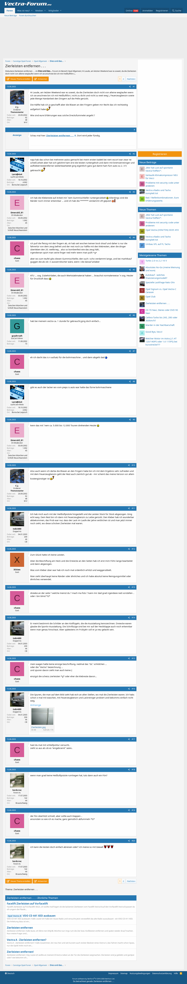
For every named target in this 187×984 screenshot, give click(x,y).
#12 (133, 549)
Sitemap (124, 973)
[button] (31, 10)
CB (26, 542)
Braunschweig (21, 803)
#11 (133, 508)
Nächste (130, 79)
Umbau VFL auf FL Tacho (158, 244)
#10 (133, 465)
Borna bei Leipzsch (19, 185)
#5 (134, 269)
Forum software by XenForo (93, 979)
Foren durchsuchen (27, 15)
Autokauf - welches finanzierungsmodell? (156, 276)
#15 (133, 658)
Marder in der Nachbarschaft (160, 325)
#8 (134, 381)
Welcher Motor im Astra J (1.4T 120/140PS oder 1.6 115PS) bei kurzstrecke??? (161, 341)
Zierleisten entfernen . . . (158, 303)
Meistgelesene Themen (153, 255)
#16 (133, 689)
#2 (134, 154)
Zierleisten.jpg (38, 727)
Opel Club (150, 296)
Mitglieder (54, 10)
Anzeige (17, 135)
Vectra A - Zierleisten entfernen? (26, 939)
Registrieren (160, 154)
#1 (134, 86)
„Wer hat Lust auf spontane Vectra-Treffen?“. (159, 169)
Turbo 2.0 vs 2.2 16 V (156, 260)
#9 (134, 419)
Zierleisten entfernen (20, 927)
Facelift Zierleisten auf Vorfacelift (27, 903)
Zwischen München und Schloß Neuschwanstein (17, 229)
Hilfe (176, 973)
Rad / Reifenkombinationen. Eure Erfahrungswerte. (162, 199)
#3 (134, 192)
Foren (10, 10)
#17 (133, 739)
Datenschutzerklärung (162, 973)
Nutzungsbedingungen (140, 973)
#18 (133, 769)
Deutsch (10, 973)
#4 (134, 237)
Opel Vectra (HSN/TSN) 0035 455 (162, 229)
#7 (134, 351)
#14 (133, 617)
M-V (25, 122)
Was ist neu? (23, 10)
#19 (133, 810)
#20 (133, 840)
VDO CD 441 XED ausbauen (32, 915)
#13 (133, 587)
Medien (39, 10)
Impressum (113, 973)
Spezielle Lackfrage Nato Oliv (160, 282)
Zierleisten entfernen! (20, 951)
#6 (134, 315)
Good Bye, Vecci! (154, 331)
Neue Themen (147, 209)
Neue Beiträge (10, 15)
